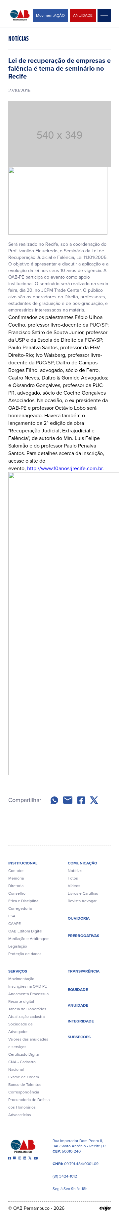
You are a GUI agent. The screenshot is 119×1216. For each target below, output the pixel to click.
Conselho (16, 893)
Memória (16, 878)
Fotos (73, 878)
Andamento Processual (29, 994)
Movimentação (21, 979)
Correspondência (23, 1092)
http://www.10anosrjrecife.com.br (64, 468)
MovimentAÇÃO (50, 15)
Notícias (75, 871)
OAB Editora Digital (25, 931)
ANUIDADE (83, 15)
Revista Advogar (82, 901)
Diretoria (15, 886)
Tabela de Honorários (27, 1009)
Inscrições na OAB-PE (27, 986)
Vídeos (74, 886)
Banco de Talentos (24, 1085)
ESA (12, 916)
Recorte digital (21, 1001)
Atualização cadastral (27, 1017)
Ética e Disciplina (23, 901)
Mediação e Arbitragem (29, 939)
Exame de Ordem (23, 1077)
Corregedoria (20, 908)
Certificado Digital (24, 1054)
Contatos (16, 871)
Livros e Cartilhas (83, 893)
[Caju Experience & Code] (105, 1208)
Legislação (17, 946)
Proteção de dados (25, 954)
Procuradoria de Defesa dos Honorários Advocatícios (29, 1107)
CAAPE (14, 924)
